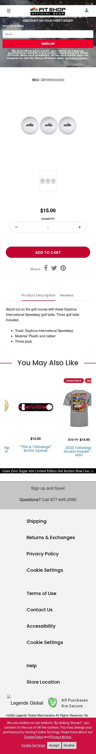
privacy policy (76, 58)
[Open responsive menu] (8, 10)
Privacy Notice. (61, 737)
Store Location (43, 682)
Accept (54, 745)
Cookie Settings (45, 570)
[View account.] (86, 11)
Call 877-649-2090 (59, 499)
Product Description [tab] (38, 295)
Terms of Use (41, 593)
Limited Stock (74, 380)
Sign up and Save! (48, 488)
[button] (16, 227)
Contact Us (40, 609)
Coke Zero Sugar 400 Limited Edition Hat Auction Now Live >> (48, 470)
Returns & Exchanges (51, 537)
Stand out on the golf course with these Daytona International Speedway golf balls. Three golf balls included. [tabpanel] (42, 325)
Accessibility (41, 626)
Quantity (48, 218)
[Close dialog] (92, 4)
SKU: (36, 80)
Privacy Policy (43, 554)
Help (32, 665)
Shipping (37, 521)
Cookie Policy (33, 737)
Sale (89, 380)
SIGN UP (48, 43)
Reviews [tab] (67, 295)
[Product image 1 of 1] (48, 181)
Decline (69, 745)
